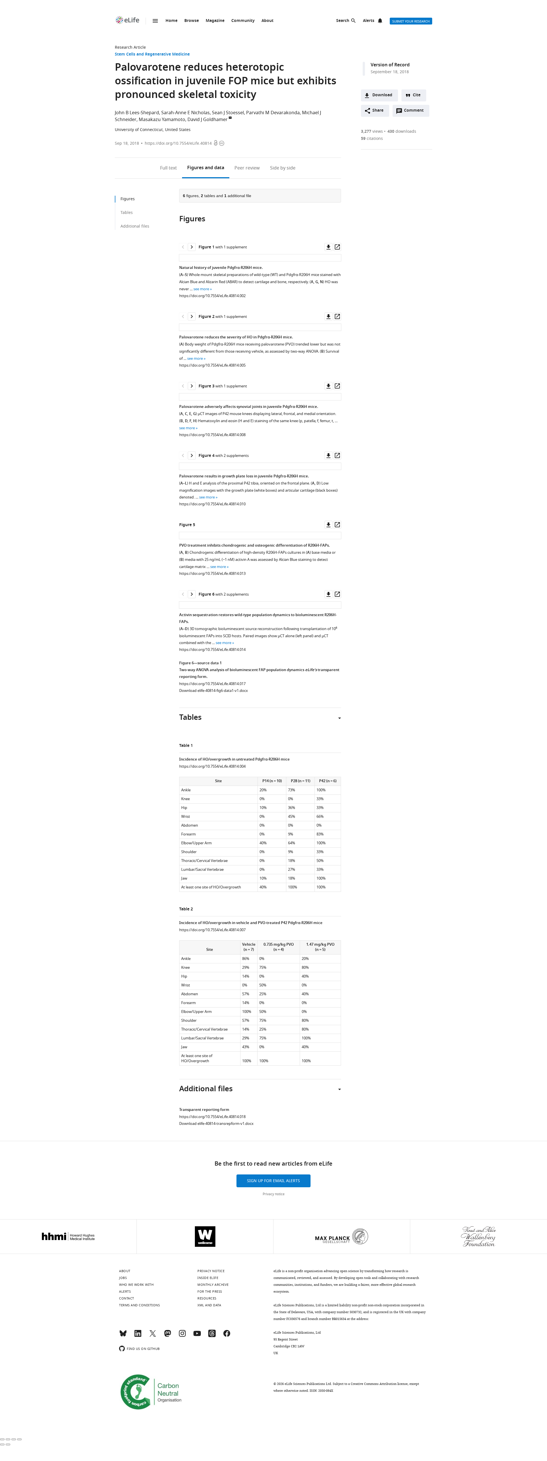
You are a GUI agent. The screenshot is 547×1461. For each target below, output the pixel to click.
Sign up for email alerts (273, 1181)
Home (171, 21)
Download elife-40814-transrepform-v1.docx (216, 1123)
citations (372, 139)
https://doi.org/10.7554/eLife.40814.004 (212, 766)
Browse (191, 21)
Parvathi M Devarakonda (273, 112)
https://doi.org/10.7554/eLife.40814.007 (212, 930)
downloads (401, 131)
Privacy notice (274, 1194)
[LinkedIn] (138, 1336)
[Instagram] (182, 1336)
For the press (209, 1291)
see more (201, 289)
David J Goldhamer (207, 119)
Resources (207, 1298)
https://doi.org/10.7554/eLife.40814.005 (212, 365)
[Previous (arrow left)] (2, 1444)
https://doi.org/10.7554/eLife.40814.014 (212, 649)
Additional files (135, 226)
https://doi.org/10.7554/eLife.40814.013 (212, 573)
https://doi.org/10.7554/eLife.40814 (178, 143)
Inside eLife (207, 1278)
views (372, 131)
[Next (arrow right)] (8, 1444)
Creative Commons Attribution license (379, 1384)
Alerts (368, 21)
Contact (126, 1298)
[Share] (8, 1439)
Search (342, 21)
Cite (417, 95)
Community (243, 21)
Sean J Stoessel (228, 112)
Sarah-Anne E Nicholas (185, 112)
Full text (168, 168)
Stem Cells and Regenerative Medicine (152, 54)
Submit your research (411, 21)
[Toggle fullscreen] (13, 1439)
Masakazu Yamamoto (162, 119)
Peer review (247, 168)
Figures (205, 168)
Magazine (215, 21)
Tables (127, 213)
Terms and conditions (139, 1305)
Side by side (282, 168)
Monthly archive (213, 1284)
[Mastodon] (168, 1336)
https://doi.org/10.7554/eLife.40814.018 (212, 1116)
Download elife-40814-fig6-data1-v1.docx (213, 690)
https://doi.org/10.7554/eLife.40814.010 (212, 504)
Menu (155, 20)
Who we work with (136, 1284)
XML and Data (209, 1305)
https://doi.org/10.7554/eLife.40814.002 (212, 296)
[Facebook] (227, 1336)
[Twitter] (153, 1336)
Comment (416, 112)
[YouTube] (197, 1336)
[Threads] (212, 1336)
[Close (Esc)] (2, 1439)
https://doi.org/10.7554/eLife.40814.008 (212, 435)
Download (382, 95)
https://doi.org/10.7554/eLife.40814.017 (212, 683)
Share (377, 110)
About (268, 21)
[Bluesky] (123, 1336)
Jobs (123, 1278)
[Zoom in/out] (19, 1439)
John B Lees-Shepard (137, 112)
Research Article (130, 47)
